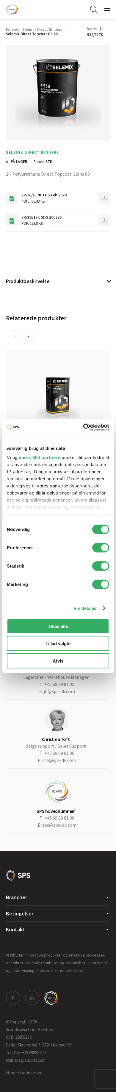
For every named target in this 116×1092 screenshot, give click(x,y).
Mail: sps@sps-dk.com (26, 1060)
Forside (12, 29)
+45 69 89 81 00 (59, 818)
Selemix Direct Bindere (42, 29)
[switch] (100, 547)
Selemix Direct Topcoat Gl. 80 (32, 34)
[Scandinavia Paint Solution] (18, 9)
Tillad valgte (58, 643)
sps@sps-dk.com (59, 825)
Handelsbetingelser (24, 1072)
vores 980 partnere (39, 457)
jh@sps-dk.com (59, 691)
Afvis (58, 660)
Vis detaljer (85, 608)
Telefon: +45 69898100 (26, 1052)
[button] (14, 336)
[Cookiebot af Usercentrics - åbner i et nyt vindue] (83, 427)
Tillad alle (58, 626)
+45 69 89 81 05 (59, 684)
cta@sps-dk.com (59, 760)
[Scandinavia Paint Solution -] (18, 875)
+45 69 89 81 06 (59, 753)
